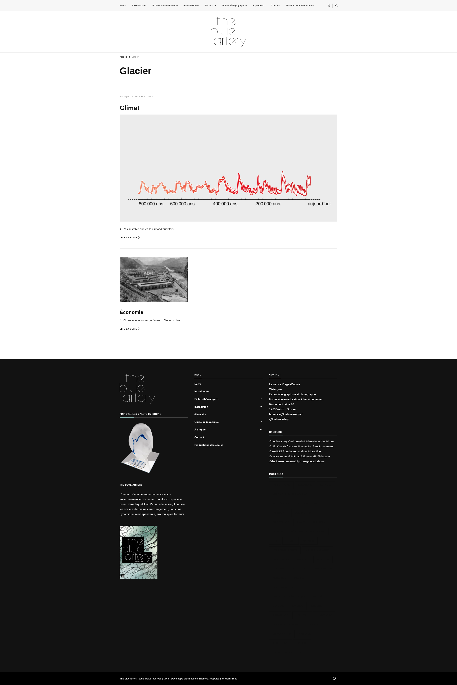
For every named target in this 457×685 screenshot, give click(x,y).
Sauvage (278, 606)
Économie (131, 312)
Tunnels (312, 624)
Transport (324, 615)
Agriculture (281, 485)
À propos (257, 5)
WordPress (231, 678)
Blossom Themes (198, 678)
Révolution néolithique (289, 596)
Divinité (278, 531)
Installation (190, 5)
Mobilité (303, 559)
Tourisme (302, 615)
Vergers (305, 634)
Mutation (323, 559)
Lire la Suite (128, 237)
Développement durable (308, 531)
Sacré (317, 596)
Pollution (279, 578)
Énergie (302, 643)
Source (316, 606)
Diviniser (319, 522)
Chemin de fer (308, 503)
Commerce (280, 513)
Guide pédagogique (233, 5)
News (123, 5)
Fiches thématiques (164, 5)
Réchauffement (283, 587)
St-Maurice (280, 615)
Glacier (308, 541)
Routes (299, 578)
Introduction (139, 5)
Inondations (281, 559)
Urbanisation (282, 634)
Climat (129, 107)
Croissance (281, 522)
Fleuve (290, 541)
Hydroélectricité (285, 550)
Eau (275, 541)
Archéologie (281, 503)
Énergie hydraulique (287, 652)
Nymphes (279, 568)
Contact (275, 5)
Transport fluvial (285, 624)
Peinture (299, 568)
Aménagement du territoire (292, 494)
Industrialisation (317, 550)
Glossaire (210, 5)
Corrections (304, 513)
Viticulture (280, 643)
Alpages (326, 485)
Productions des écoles (300, 5)
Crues (301, 522)
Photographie (322, 568)
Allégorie (305, 485)
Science (297, 606)
